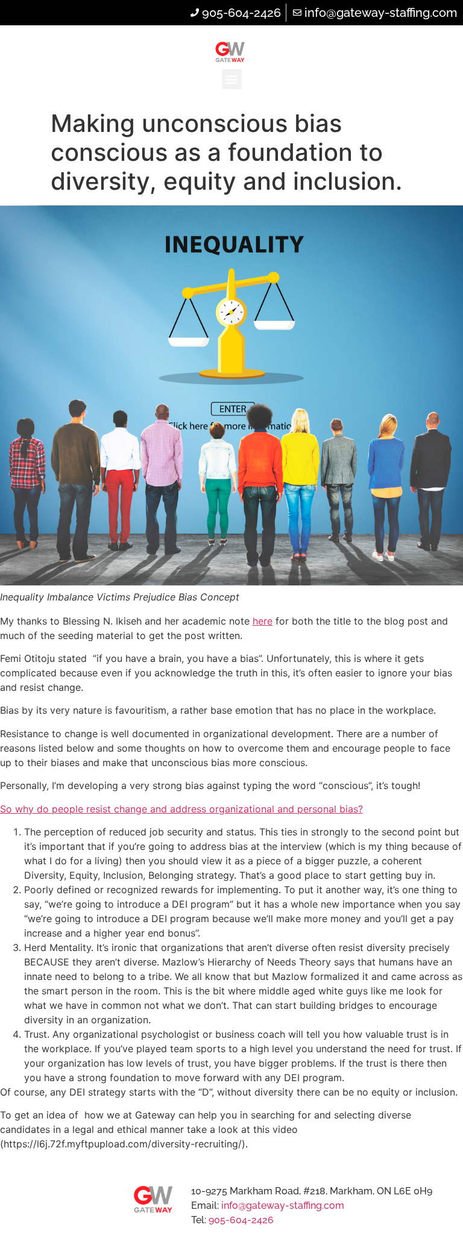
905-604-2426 (241, 1220)
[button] (232, 79)
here (262, 621)
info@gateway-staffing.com (282, 1205)
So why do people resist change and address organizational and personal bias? (181, 809)
